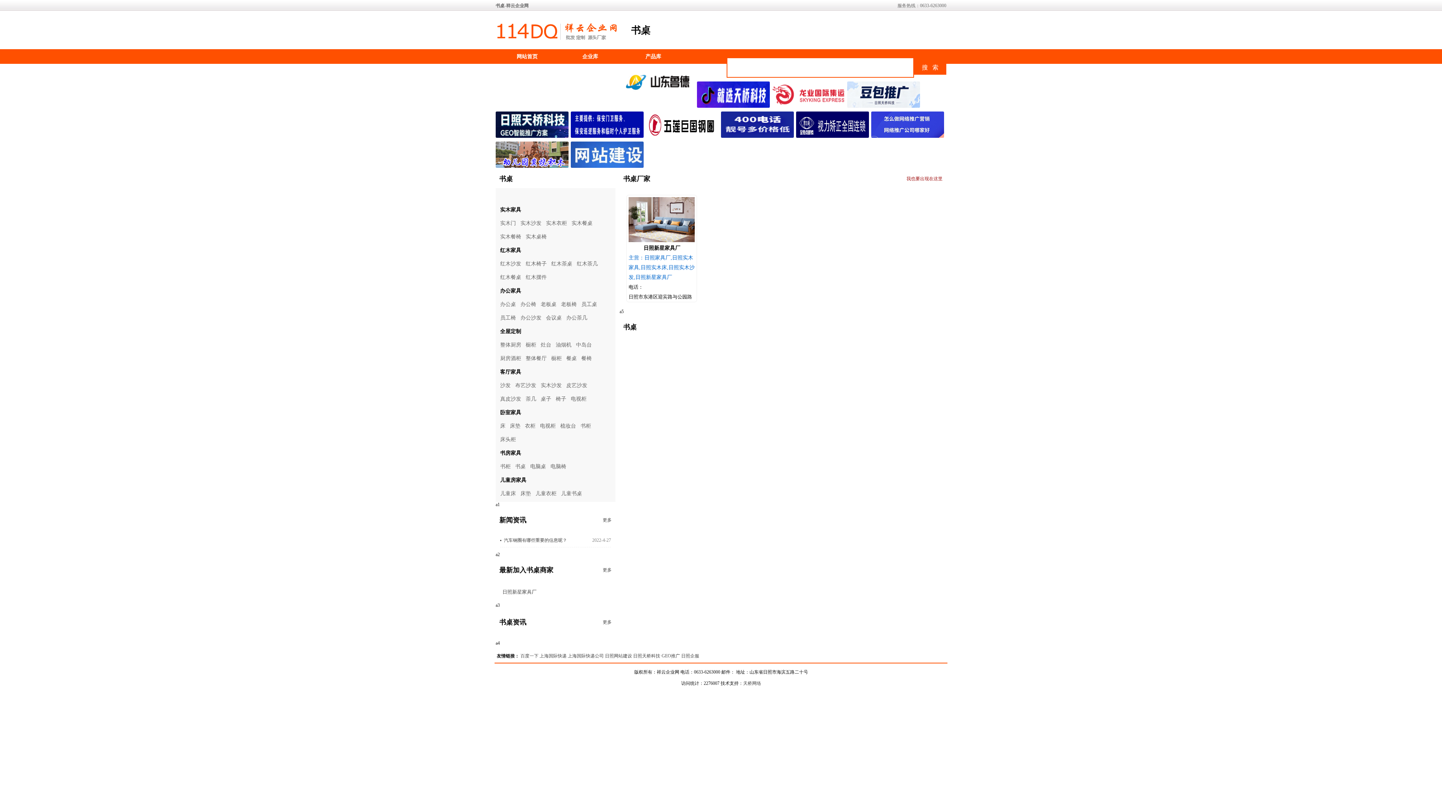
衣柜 (530, 426)
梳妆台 (568, 426)
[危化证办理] (659, 93)
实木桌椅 (536, 237)
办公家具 (510, 291)
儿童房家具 (513, 480)
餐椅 (586, 358)
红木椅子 (536, 264)
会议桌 (554, 318)
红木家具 (510, 250)
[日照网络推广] (908, 136)
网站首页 (527, 56)
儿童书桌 (571, 493)
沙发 (505, 385)
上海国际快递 (553, 656)
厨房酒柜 (510, 358)
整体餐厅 (536, 358)
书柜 (586, 426)
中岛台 (584, 345)
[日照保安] (608, 136)
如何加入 (590, 71)
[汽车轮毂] (683, 136)
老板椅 (569, 304)
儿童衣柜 (546, 493)
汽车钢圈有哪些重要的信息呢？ (535, 540)
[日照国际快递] (809, 106)
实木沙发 (531, 223)
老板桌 (549, 304)
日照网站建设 (618, 656)
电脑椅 (558, 466)
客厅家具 (510, 372)
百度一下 (529, 656)
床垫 (515, 426)
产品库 (653, 56)
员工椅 (508, 318)
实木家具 (510, 210)
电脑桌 (538, 466)
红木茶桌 (561, 264)
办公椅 (528, 304)
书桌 (520, 466)
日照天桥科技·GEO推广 (656, 656)
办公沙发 (531, 318)
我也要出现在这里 (925, 178)
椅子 (561, 399)
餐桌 (571, 358)
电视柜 (579, 399)
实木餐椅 (510, 237)
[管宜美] (833, 136)
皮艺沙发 (576, 385)
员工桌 (589, 304)
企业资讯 (527, 71)
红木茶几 (587, 264)
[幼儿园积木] (533, 166)
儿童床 (508, 493)
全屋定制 (510, 331)
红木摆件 (536, 277)
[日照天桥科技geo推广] (533, 136)
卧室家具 (510, 412)
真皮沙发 (510, 399)
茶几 (531, 399)
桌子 (546, 399)
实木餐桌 (582, 223)
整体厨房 (510, 345)
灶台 (546, 345)
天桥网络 (752, 683)
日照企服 (690, 656)
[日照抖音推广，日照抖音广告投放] (734, 106)
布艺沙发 (525, 385)
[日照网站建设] (608, 166)
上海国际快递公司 (586, 656)
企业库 (590, 56)
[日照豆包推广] (884, 106)
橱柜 (531, 345)
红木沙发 (510, 264)
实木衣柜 (556, 223)
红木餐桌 (510, 277)
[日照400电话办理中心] (758, 136)
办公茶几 (576, 318)
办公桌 (508, 304)
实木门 (508, 223)
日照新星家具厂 (519, 592)
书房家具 (510, 453)
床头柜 (508, 439)
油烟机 (564, 345)
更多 (607, 520)
